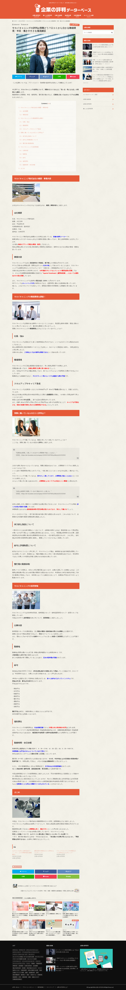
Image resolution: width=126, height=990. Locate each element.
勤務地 (23, 154)
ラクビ (28, 963)
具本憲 (23, 968)
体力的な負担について (28, 136)
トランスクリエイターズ (28, 961)
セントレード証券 (32, 959)
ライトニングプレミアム (19, 963)
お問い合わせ (15, 987)
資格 (29, 977)
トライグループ (17, 961)
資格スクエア (35, 977)
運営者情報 (41, 987)
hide (49, 103)
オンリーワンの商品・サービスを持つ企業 (23, 956)
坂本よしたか (16, 970)
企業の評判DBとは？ (62, 987)
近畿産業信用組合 (17, 979)
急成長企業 (68, 16)
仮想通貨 (21, 965)
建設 (26, 972)
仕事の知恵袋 (58, 16)
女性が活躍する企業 (33, 970)
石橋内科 (40, 974)
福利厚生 (23, 161)
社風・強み (24, 122)
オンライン (31, 954)
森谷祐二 (23, 974)
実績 (40, 970)
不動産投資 (39, 963)
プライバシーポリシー (28, 987)
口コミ (40, 968)
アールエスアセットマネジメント (30, 952)
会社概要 (23, 111)
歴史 (28, 974)
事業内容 (23, 114)
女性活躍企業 (77, 16)
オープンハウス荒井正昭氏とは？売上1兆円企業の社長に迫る (103, 46)
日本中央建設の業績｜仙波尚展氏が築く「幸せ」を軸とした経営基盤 (103, 69)
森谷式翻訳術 (16, 974)
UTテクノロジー (17, 952)
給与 (22, 157)
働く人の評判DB (47, 16)
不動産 (33, 963)
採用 (37, 972)
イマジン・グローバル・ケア (20, 954)
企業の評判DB (36, 16)
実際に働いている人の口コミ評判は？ (31, 132)
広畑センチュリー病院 (18, 972)
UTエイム (15, 950)
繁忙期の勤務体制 (26, 143)
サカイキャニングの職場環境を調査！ (31, 118)
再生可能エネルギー (32, 968)
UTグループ (22, 950)
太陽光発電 (23, 970)
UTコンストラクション (32, 950)
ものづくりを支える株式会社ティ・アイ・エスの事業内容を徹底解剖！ (22, 852)
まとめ (22, 168)
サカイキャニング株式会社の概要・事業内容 (33, 107)
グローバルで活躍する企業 (19, 959)
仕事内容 (23, 150)
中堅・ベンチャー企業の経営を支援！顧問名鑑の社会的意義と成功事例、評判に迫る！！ (103, 62)
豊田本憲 (24, 977)
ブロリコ (38, 961)
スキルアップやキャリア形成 (30, 129)
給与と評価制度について (28, 139)
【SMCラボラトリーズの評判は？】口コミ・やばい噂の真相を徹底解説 (103, 54)
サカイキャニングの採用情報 (29, 147)
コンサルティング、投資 (90, 94)
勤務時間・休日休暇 (27, 165)
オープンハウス (39, 956)
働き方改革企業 (17, 968)
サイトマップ (50, 987)
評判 (20, 977)
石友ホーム (33, 974)
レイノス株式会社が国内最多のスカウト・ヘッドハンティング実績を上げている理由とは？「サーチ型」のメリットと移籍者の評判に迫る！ (98, 78)
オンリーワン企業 (88, 16)
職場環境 (23, 125)
